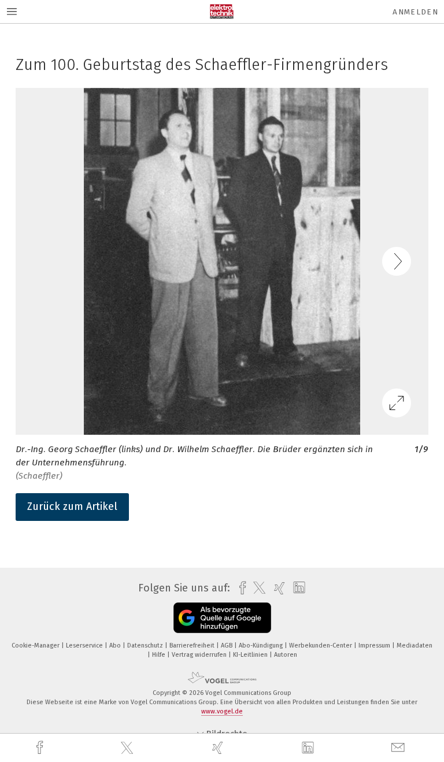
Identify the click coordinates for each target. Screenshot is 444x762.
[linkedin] (309, 748)
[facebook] (41, 748)
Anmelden (415, 12)
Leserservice (85, 645)
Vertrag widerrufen (200, 655)
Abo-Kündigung (261, 645)
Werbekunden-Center (321, 645)
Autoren (285, 655)
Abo (116, 645)
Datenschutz (146, 645)
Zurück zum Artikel (72, 506)
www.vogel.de (222, 711)
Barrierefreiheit (192, 645)
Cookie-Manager (36, 645)
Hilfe (159, 655)
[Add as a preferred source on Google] (222, 617)
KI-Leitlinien (251, 655)
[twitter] (128, 748)
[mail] (399, 748)
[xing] (219, 748)
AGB (227, 645)
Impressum (375, 645)
